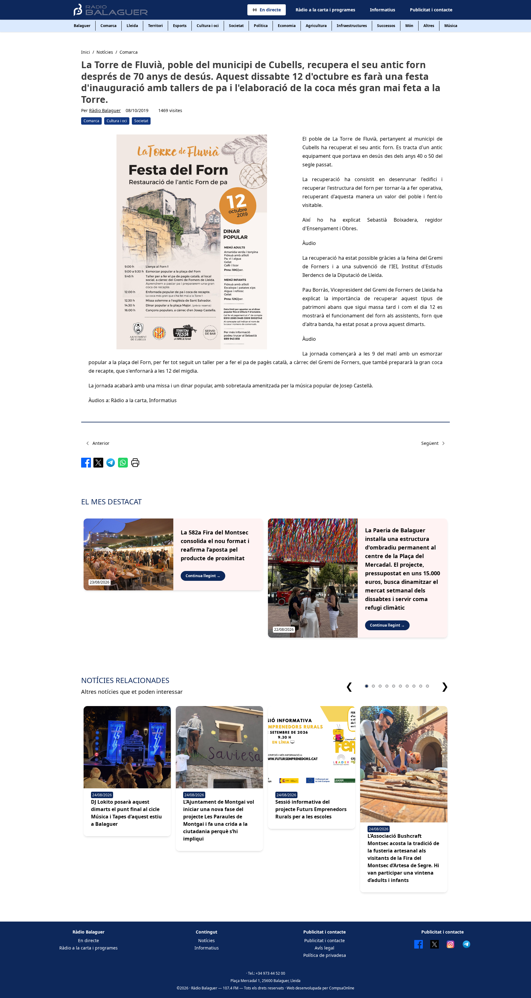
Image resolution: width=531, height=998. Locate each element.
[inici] (111, 10)
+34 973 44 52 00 (270, 973)
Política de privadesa (324, 955)
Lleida (132, 25)
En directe (270, 10)
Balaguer (82, 25)
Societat (236, 25)
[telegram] (111, 463)
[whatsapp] (123, 463)
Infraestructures (352, 25)
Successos (386, 25)
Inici (85, 52)
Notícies (206, 940)
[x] (98, 463)
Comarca (108, 25)
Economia (287, 25)
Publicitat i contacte (431, 10)
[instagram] (450, 944)
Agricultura (316, 25)
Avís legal (324, 948)
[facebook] (86, 463)
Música (450, 25)
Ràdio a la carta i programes (325, 10)
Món (409, 25)
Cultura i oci (208, 25)
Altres (428, 25)
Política (261, 25)
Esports (180, 25)
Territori (155, 25)
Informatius (382, 10)
